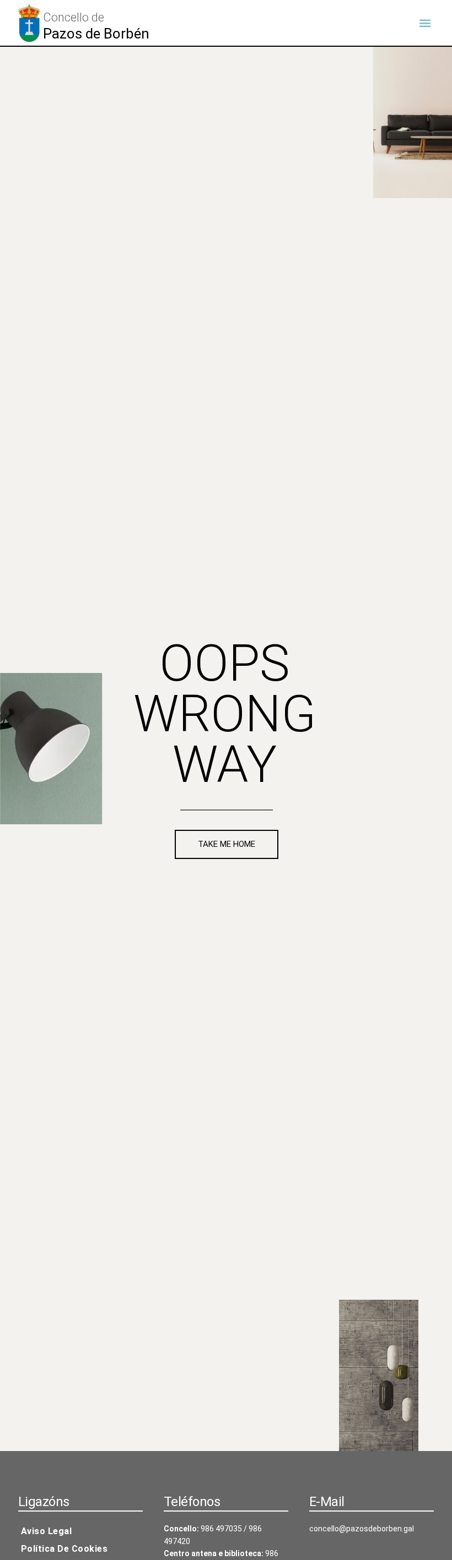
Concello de (73, 17)
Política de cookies (64, 1548)
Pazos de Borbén (96, 33)
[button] (425, 23)
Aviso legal (46, 1531)
